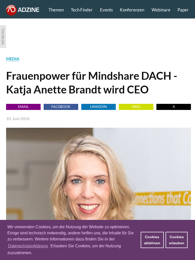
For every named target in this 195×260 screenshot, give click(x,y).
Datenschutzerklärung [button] (28, 246)
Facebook (61, 106)
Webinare (161, 9)
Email (23, 106)
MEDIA (12, 58)
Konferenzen (132, 9)
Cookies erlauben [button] (176, 240)
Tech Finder (82, 9)
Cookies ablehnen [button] (152, 240)
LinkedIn (98, 106)
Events (106, 9)
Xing (136, 106)
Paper (183, 9)
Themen (56, 9)
